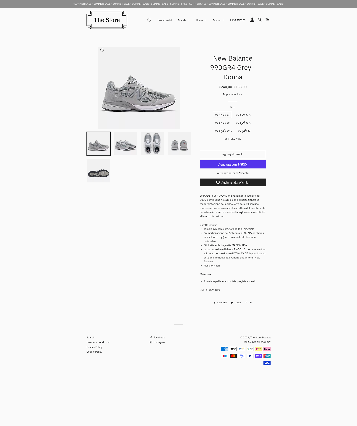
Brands (182, 20)
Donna (217, 20)
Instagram (159, 342)
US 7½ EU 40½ (232, 138)
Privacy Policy (94, 347)
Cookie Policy (94, 351)
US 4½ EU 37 (222, 114)
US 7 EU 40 (244, 130)
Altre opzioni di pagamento (233, 173)
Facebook (159, 337)
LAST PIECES (237, 20)
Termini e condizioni (98, 342)
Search (90, 337)
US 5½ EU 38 (222, 122)
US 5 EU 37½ (243, 114)
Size (232, 107)
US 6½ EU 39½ (223, 130)
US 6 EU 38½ (243, 122)
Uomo (199, 20)
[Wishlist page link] (149, 20)
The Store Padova (260, 337)
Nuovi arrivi (165, 20)
